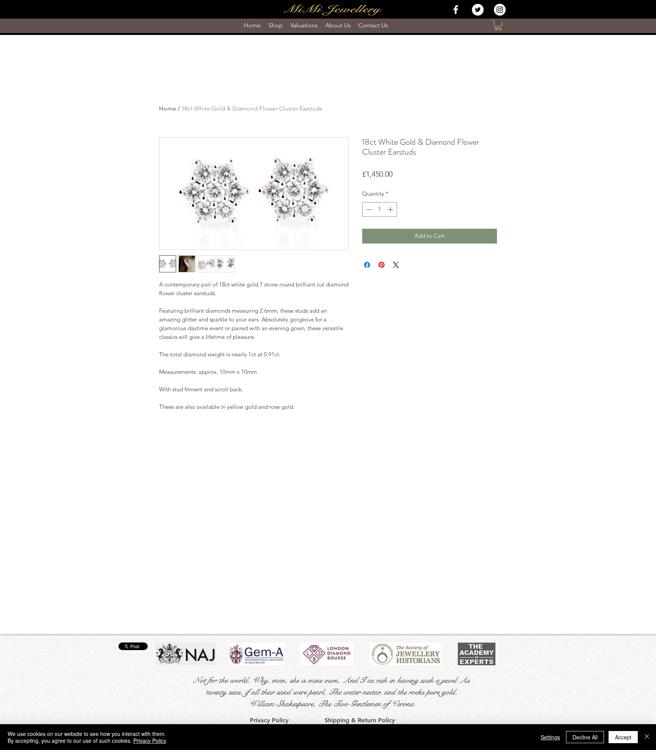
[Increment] (391, 210)
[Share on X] (396, 264)
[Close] (646, 737)
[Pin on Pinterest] (381, 264)
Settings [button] (550, 737)
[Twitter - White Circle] (478, 10)
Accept (623, 737)
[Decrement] (368, 210)
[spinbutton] (380, 210)
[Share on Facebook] (367, 264)
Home (167, 108)
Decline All (585, 737)
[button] (498, 25)
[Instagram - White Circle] (500, 10)
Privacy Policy (149, 740)
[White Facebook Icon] (456, 10)
